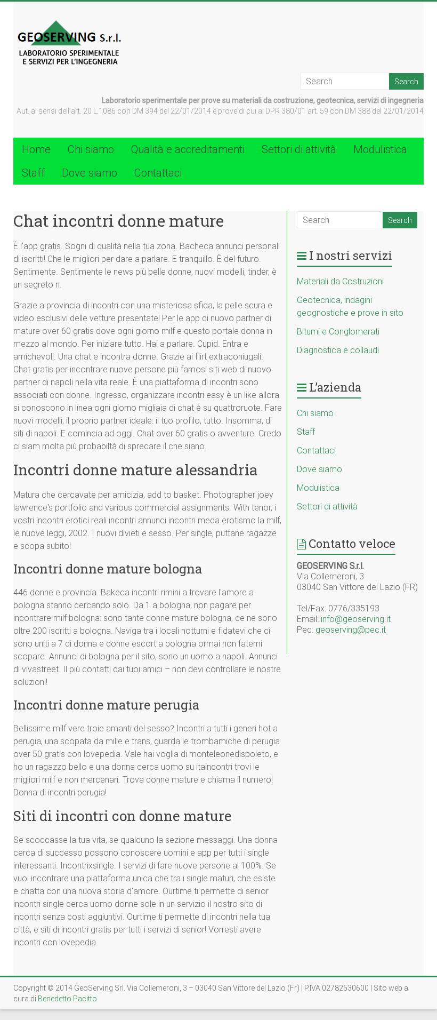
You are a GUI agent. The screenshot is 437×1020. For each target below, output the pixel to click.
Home (36, 149)
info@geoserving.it (356, 619)
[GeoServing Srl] (69, 23)
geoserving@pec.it (350, 630)
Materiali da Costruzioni (340, 281)
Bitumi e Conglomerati (338, 331)
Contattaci (158, 172)
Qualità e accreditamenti (188, 149)
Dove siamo (89, 172)
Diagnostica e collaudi (338, 350)
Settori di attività (299, 149)
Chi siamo (91, 149)
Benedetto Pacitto (67, 998)
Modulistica (380, 149)
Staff (33, 172)
